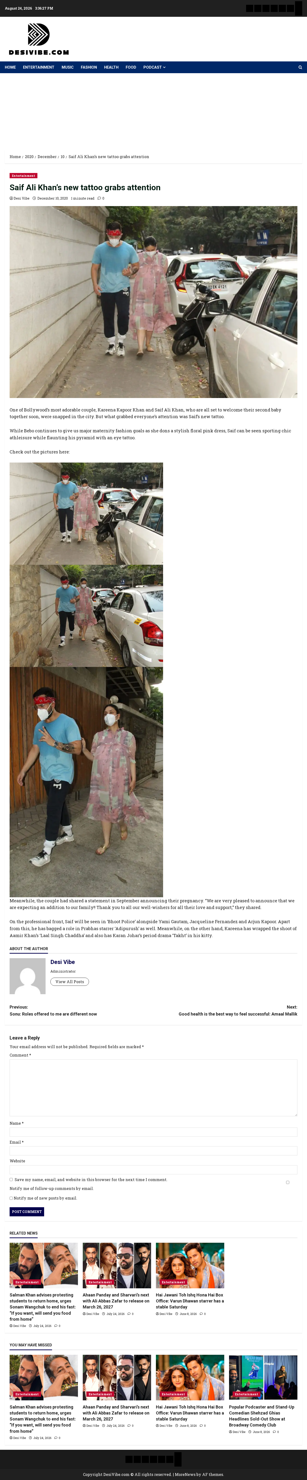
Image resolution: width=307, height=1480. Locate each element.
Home (10, 67)
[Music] (266, 8)
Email (17, 1142)
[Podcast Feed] (298, 12)
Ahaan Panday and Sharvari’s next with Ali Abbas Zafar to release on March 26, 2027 (116, 1300)
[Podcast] (298, 4)
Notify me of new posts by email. (45, 1198)
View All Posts (69, 981)
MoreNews (185, 1474)
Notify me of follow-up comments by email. (52, 1188)
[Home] (249, 8)
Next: (238, 1010)
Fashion (89, 67)
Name (17, 1123)
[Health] (282, 8)
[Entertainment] (257, 8)
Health (111, 67)
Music (68, 67)
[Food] (290, 8)
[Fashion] (274, 8)
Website (17, 1160)
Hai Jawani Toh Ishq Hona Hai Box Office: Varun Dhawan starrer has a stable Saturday (190, 1300)
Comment (20, 1055)
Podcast (152, 67)
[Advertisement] (153, 109)
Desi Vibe (22, 198)
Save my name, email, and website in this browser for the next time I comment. (91, 1179)
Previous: (53, 1010)
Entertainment (38, 67)
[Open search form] (300, 67)
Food (131, 67)
